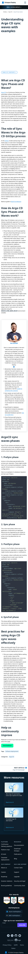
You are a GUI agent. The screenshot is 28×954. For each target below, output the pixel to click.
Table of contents (8, 72)
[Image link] (7, 900)
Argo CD (3, 92)
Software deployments (12, 751)
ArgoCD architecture (16, 201)
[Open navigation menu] (25, 2)
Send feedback (7, 745)
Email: (4, 923)
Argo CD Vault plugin (19, 770)
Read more (9, 802)
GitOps (7, 141)
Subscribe (22, 925)
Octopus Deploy (15, 7)
